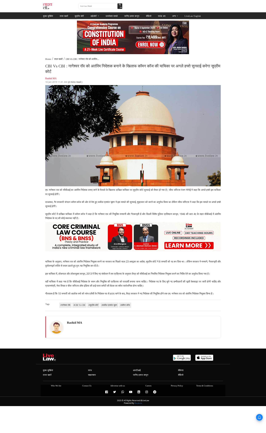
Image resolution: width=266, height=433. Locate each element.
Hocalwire (138, 403)
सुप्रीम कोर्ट (79, 16)
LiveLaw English (193, 16)
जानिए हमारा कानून (131, 16)
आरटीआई (137, 370)
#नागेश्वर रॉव (65, 305)
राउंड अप (162, 16)
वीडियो (148, 16)
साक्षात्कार (92, 375)
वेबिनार (181, 370)
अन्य (174, 16)
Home (48, 59)
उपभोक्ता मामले (112, 16)
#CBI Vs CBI (79, 305)
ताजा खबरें (64, 16)
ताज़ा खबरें (58, 59)
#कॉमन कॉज (125, 305)
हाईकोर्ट (94, 16)
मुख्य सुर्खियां (48, 16)
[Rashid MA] (56, 327)
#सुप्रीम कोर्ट (93, 305)
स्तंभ (90, 370)
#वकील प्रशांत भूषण (109, 305)
